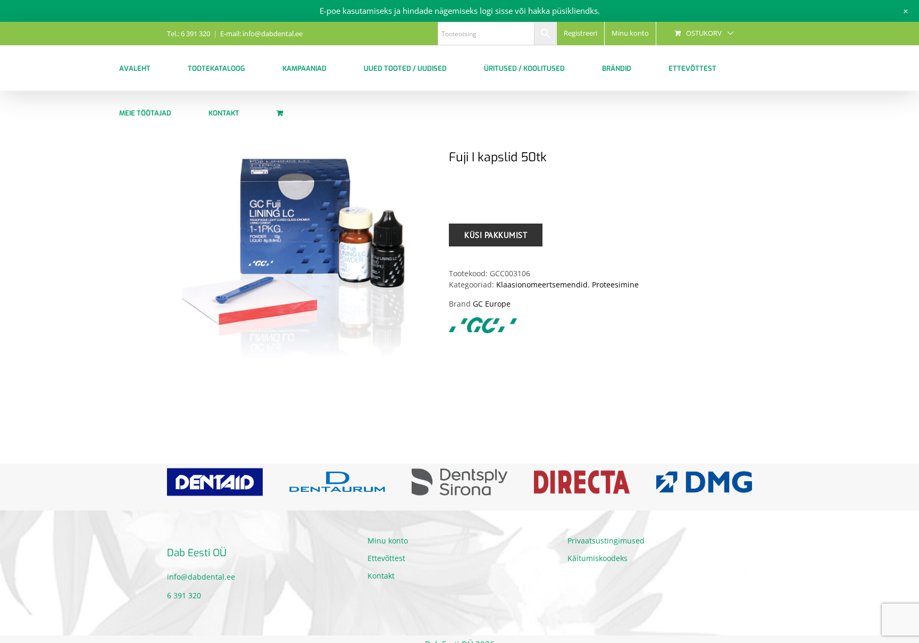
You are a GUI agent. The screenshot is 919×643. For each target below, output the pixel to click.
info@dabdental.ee (201, 577)
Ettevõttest (386, 558)
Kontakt (381, 576)
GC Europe (492, 304)
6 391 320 (184, 595)
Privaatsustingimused (606, 540)
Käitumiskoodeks (597, 558)
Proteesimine (615, 284)
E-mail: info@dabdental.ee (261, 33)
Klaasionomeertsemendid (542, 284)
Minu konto (387, 540)
